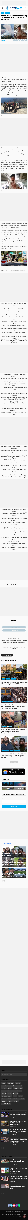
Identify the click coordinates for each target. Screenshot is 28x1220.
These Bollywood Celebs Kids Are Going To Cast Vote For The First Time (18, 1178)
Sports (3, 1098)
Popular (20, 1096)
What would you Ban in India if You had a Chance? (14, 647)
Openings (10, 1214)
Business (18, 1083)
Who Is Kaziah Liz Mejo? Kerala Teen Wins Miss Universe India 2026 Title (18, 1114)
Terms (24, 1214)
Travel (8, 678)
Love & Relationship (6, 1096)
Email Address (5, 798)
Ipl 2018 (4, 1093)
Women (16, 1101)
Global (10, 1088)
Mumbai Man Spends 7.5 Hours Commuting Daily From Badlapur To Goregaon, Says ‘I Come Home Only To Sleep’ (13, 706)
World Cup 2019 (6, 1103)
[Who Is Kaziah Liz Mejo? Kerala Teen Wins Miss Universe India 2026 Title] (5, 1114)
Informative (10, 1091)
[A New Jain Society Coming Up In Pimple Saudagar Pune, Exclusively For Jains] (5, 1170)
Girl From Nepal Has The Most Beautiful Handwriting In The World (17, 1186)
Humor (3, 1091)
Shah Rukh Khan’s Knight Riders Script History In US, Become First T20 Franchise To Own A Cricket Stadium (13, 874)
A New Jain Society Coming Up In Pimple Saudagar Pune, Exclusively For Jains (18, 1170)
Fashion (13, 1085)
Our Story (4, 1214)
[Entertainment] (8, 784)
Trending (13, 678)
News (3, 678)
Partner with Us (17, 1214)
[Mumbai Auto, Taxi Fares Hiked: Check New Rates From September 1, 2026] (14, 672)
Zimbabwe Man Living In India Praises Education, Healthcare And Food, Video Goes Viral (13, 864)
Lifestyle (15, 1093)
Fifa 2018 (4, 1088)
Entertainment (5, 1085)
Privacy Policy (11, 1216)
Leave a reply (6, 655)
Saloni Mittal (5, 21)
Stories (4, 701)
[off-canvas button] (2, 8)
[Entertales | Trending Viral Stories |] (14, 8)
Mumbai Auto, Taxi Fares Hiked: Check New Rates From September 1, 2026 (14, 683)
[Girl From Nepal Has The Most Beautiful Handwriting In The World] (5, 1186)
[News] (20, 784)
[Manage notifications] (24, 1216)
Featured (19, 1085)
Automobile (10, 1083)
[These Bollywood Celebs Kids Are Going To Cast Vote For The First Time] (5, 1178)
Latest (9, 1093)
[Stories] (20, 788)
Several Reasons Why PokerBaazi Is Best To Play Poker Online (17, 1161)
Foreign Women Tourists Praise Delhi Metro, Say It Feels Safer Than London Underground (14, 731)
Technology (16, 1098)
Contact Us (18, 1216)
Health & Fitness (18, 1088)
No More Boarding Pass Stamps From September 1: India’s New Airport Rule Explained (18, 1131)
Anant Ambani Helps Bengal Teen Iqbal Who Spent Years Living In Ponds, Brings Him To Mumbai (14, 755)
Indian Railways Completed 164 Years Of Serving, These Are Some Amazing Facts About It (14, 641)
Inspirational (5, 750)
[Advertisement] (14, 3)
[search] (25, 8)
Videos (10, 1101)
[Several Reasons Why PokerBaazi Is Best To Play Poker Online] (5, 1161)
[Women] (8, 788)
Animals (4, 1083)
